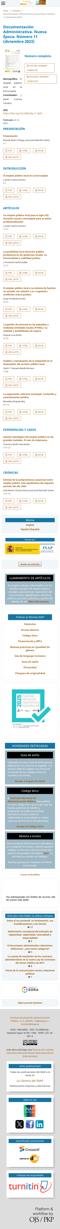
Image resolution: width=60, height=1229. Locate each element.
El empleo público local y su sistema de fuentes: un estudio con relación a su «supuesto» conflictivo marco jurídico (29, 291)
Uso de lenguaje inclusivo (30, 656)
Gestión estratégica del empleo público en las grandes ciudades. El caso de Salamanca (28, 438)
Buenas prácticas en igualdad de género (30, 648)
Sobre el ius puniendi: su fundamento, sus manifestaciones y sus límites (30, 922)
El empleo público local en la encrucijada (25, 175)
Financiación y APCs (30, 641)
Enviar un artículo (30, 564)
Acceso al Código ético (30, 826)
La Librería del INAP (30, 1081)
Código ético (30, 635)
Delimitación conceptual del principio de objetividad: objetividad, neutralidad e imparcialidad (30, 934)
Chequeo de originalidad (30, 673)
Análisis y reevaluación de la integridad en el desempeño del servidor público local (27, 362)
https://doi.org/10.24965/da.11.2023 (22, 113)
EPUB (40, 150)
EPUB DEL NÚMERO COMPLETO (38, 79)
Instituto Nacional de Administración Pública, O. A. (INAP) (30, 1019)
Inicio (5, 10)
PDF (10, 150)
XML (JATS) (13, 157)
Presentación (10, 136)
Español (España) (30, 529)
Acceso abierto (30, 630)
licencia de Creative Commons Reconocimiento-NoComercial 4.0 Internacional (30, 1053)
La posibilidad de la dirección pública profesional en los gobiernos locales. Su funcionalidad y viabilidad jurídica (25, 255)
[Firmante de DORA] (30, 993)
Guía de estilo (30, 661)
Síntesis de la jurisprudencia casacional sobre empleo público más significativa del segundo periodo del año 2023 (28, 483)
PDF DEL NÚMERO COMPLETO (37, 68)
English (30, 524)
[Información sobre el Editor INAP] (30, 553)
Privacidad (30, 667)
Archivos (16, 10)
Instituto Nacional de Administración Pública (22, 799)
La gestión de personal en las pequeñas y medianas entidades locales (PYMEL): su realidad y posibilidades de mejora (26, 327)
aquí (46, 853)
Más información (38, 601)
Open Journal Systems (30, 1002)
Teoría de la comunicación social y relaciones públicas (30, 972)
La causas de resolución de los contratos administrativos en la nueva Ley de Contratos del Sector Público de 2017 (30, 959)
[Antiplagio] (30, 1186)
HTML (25, 150)
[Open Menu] (3, 3)
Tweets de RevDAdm (30, 874)
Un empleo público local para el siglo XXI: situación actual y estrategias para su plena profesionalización (27, 218)
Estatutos (30, 624)
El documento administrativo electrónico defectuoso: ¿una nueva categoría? (30, 947)
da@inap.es (41, 1020)
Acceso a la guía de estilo (30, 781)
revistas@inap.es (30, 1024)
